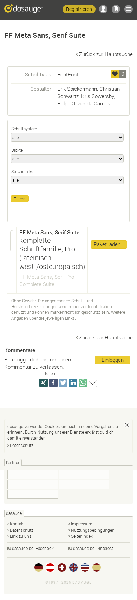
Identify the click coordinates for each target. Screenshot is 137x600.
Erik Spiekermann (77, 88)
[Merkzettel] (116, 9)
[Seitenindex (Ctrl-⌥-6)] (128, 9)
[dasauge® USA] (85, 567)
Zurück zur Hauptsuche (106, 53)
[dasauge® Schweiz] (62, 567)
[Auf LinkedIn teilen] (73, 383)
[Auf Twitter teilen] (63, 383)
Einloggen (113, 359)
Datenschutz (21, 445)
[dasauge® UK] (73, 567)
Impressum (81, 523)
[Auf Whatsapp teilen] (83, 383)
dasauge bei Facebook (33, 548)
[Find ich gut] (115, 74)
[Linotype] (84, 474)
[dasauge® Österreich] (50, 567)
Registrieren (79, 9)
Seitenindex (82, 536)
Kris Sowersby (97, 95)
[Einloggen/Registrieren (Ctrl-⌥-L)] (103, 9)
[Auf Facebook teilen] (53, 383)
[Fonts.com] (33, 494)
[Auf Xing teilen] (43, 383)
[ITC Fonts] (84, 484)
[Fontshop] (33, 474)
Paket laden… (109, 244)
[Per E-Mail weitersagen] (93, 383)
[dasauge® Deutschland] (38, 567)
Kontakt (17, 523)
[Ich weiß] (127, 425)
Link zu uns (20, 536)
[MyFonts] (33, 484)
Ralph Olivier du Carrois (83, 103)
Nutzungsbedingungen (93, 530)
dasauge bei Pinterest (93, 548)
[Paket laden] (12, 241)
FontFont (67, 74)
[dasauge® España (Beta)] (96, 567)
